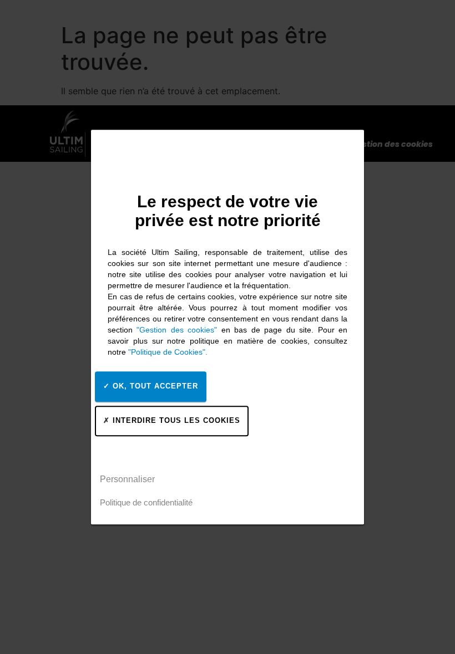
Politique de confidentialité (146, 502)
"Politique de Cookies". (168, 352)
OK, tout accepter (154, 386)
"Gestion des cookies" (176, 329)
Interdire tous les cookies (175, 420)
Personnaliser (127, 479)
